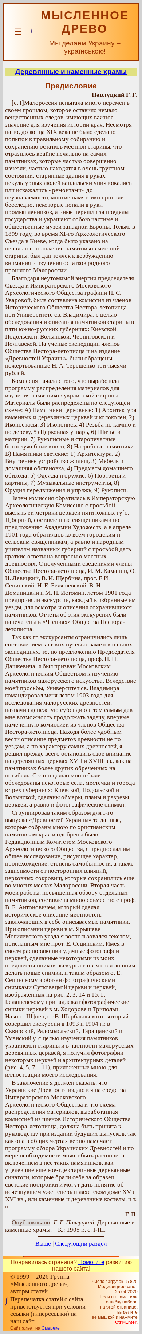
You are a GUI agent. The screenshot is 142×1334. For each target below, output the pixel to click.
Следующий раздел (81, 1243)
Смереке (51, 1328)
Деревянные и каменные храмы (71, 71)
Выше (43, 1243)
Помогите (91, 1262)
